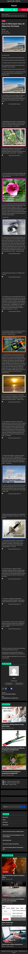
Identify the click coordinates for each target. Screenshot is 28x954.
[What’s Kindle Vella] (14, 913)
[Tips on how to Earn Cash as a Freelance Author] (14, 866)
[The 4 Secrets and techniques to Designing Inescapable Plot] (14, 762)
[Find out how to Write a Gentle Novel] (14, 935)
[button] (2, 9)
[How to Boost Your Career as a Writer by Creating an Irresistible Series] (14, 738)
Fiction (3, 21)
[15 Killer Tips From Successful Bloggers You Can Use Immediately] (14, 889)
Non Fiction (5, 822)
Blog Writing (5, 817)
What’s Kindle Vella (7, 840)
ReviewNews (21, 951)
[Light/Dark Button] (13, 9)
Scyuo (14, 5)
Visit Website (9, 683)
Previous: (8, 693)
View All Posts (19, 683)
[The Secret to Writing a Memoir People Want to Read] (14, 715)
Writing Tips (5, 824)
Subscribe (24, 9)
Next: (10, 697)
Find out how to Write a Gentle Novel (11, 843)
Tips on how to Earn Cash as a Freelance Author (13, 831)
